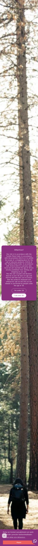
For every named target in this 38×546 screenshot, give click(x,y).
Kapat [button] (19, 542)
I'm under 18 (19, 290)
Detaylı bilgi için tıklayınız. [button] (14, 537)
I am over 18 (19, 295)
